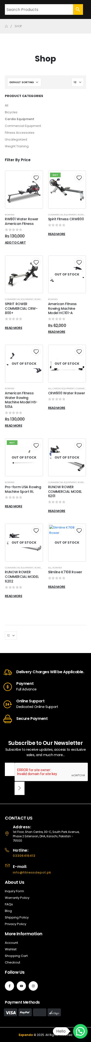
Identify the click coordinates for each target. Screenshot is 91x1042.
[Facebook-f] (9, 985)
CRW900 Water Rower (66, 393)
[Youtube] (21, 985)
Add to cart (15, 242)
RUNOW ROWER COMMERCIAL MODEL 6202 (22, 577)
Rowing (9, 214)
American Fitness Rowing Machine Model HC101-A (62, 308)
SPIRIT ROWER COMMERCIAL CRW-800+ (21, 308)
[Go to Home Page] (6, 26)
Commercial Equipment (23, 126)
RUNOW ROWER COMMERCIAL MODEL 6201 (65, 492)
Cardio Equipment (19, 119)
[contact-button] (20, 788)
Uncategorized (16, 139)
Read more (56, 234)
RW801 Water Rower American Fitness (21, 221)
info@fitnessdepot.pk (32, 872)
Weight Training (17, 146)
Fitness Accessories (19, 133)
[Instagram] (33, 985)
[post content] (24, 190)
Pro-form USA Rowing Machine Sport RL (23, 489)
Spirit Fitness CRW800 (66, 219)
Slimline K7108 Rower (65, 572)
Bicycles (11, 112)
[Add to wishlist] (36, 177)
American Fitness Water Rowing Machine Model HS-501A (21, 400)
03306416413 (24, 855)
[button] (80, 1031)
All (6, 105)
